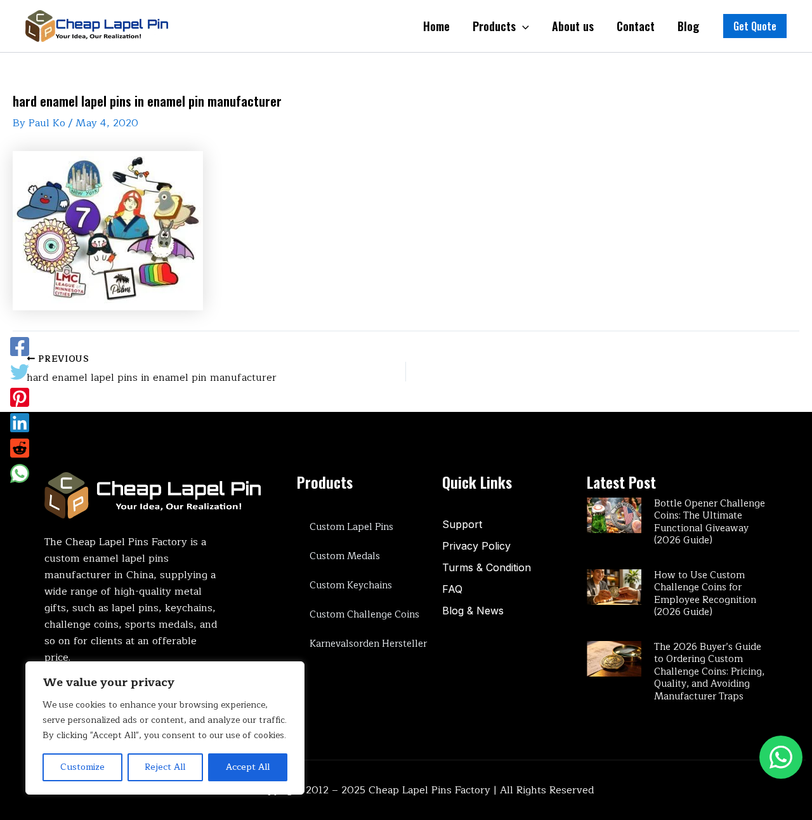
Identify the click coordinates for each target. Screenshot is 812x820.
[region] (164, 728)
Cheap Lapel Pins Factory (429, 790)
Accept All (248, 767)
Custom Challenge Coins (364, 615)
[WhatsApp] (19, 473)
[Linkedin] (19, 422)
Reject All (165, 767)
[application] (522, 26)
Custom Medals (345, 556)
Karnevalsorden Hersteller (368, 644)
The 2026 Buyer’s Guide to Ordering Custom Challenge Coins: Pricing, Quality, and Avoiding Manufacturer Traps (709, 671)
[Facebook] (19, 346)
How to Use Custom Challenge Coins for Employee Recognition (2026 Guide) (705, 594)
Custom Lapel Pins (351, 527)
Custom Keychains (351, 585)
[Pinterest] (19, 397)
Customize (82, 767)
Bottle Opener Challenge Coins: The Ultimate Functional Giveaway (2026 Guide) (709, 522)
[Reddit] (19, 448)
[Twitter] (19, 371)
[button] (755, 26)
